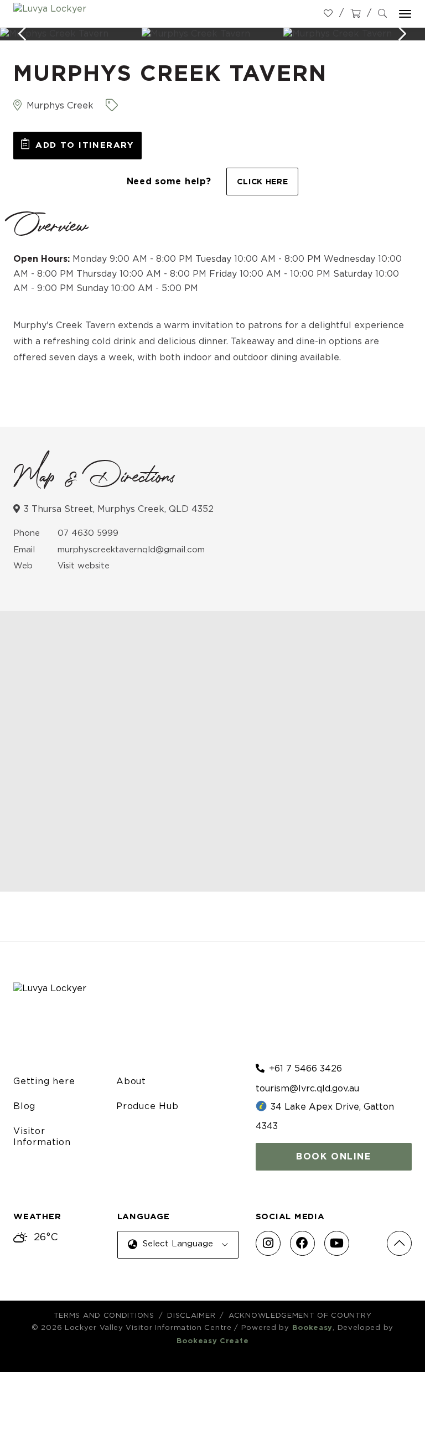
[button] (77, 145)
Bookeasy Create (213, 1341)
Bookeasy (312, 1328)
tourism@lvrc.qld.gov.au (307, 1088)
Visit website (84, 566)
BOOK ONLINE (333, 1156)
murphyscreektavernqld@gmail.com (131, 550)
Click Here (262, 182)
